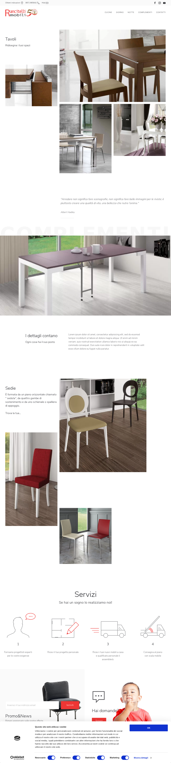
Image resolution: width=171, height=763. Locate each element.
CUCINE (108, 12)
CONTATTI (161, 12)
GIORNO (120, 12)
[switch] (76, 758)
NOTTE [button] (131, 12)
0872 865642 (31, 3)
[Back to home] (21, 12)
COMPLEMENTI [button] (145, 12)
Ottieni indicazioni (13, 3)
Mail (44, 3)
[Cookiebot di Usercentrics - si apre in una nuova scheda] (17, 758)
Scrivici (99, 720)
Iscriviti (70, 705)
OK (148, 728)
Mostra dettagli (141, 758)
